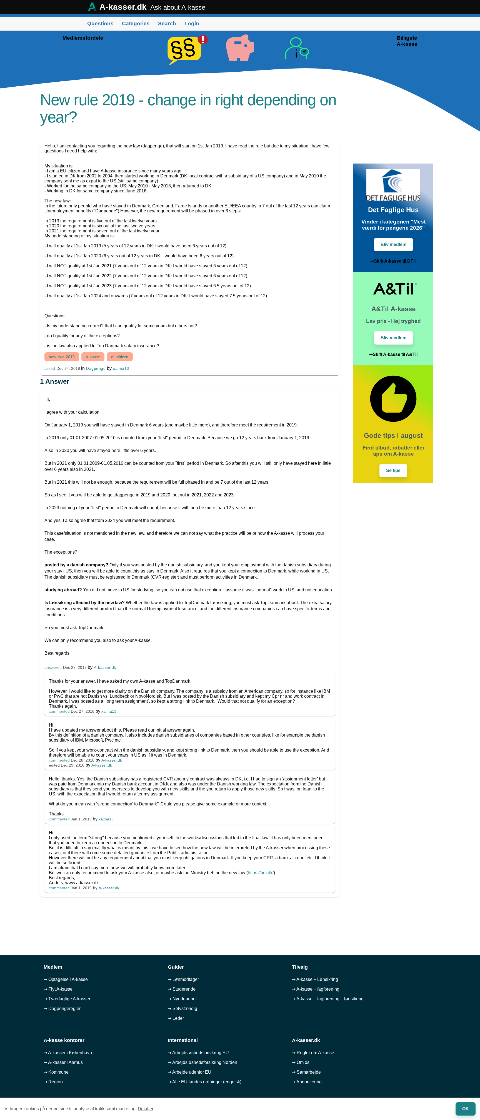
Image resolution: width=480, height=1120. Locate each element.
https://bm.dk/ (261, 872)
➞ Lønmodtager (183, 979)
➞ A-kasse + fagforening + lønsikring (328, 998)
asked (49, 368)
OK (465, 1108)
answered (53, 668)
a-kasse (93, 357)
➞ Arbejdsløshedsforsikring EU (198, 1052)
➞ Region (53, 1081)
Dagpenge (96, 368)
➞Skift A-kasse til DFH (393, 261)
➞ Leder (176, 1018)
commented (59, 711)
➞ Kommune (56, 1072)
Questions (100, 23)
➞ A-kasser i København (68, 1052)
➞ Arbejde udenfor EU (189, 1072)
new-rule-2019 (62, 357)
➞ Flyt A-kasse (58, 989)
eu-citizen (119, 357)
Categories (136, 23)
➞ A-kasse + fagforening (315, 989)
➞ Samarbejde (306, 1072)
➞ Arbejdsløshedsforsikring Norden (202, 1062)
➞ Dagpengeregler (62, 1008)
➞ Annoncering (307, 1081)
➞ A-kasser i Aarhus (63, 1062)
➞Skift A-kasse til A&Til (393, 354)
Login (191, 23)
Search (167, 23)
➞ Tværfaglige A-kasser (67, 998)
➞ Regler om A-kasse (313, 1052)
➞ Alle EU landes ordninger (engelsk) (204, 1081)
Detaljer (145, 1108)
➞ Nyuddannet (182, 998)
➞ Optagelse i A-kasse (66, 979)
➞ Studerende (182, 989)
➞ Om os (300, 1062)
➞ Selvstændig (182, 1008)
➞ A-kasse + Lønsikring (315, 979)
